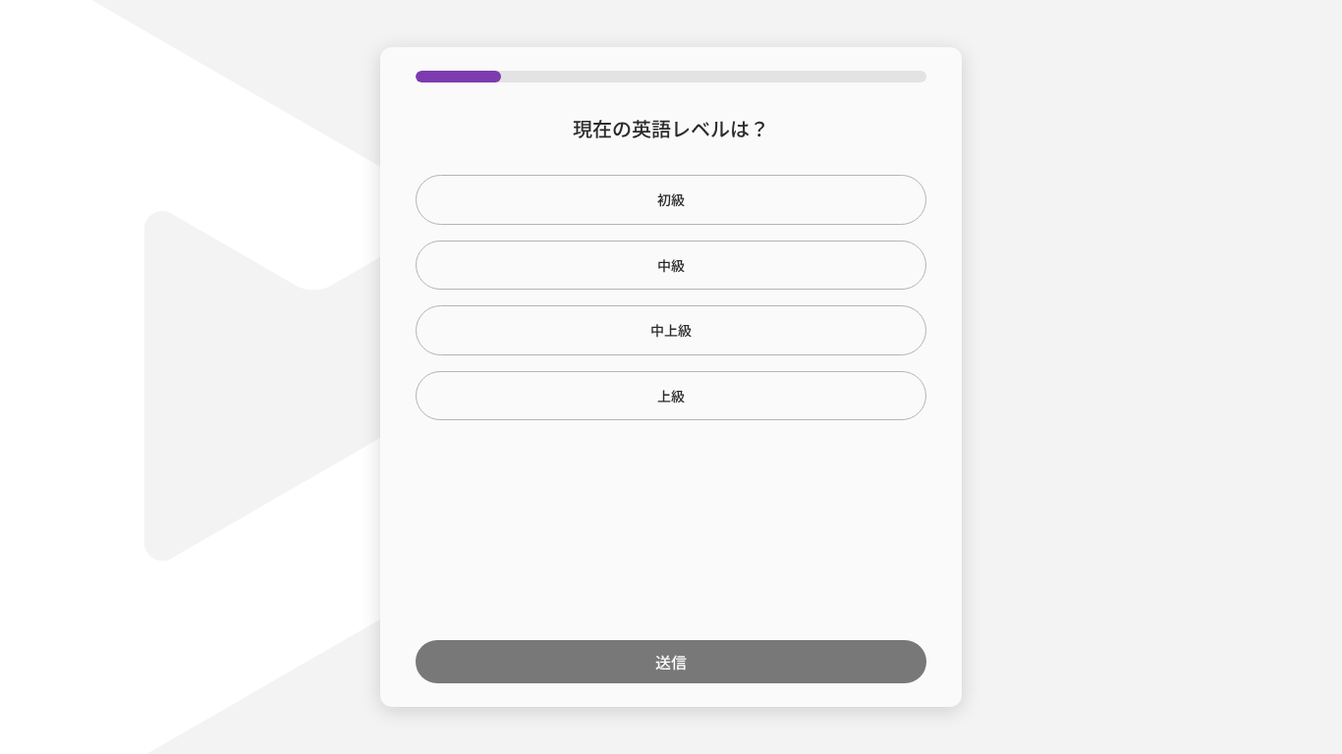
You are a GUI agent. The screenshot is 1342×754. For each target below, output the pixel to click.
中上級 (671, 330)
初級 (671, 199)
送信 (671, 661)
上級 (671, 395)
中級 (671, 265)
